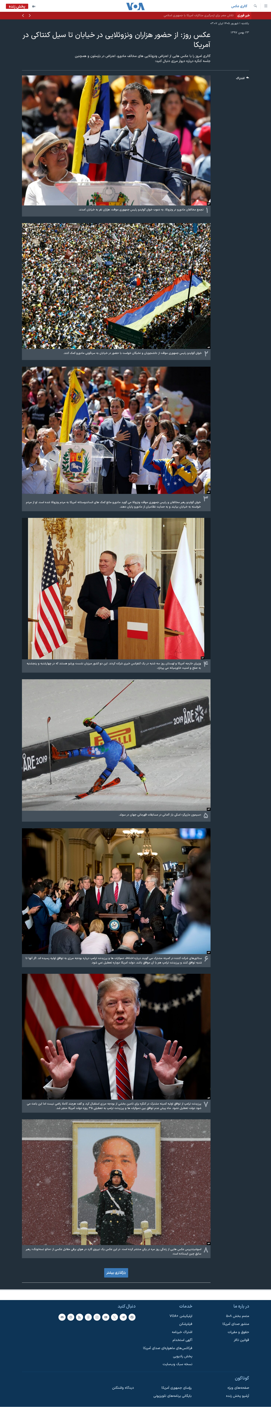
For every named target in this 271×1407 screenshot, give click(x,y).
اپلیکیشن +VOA (181, 1316)
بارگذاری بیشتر (116, 1272)
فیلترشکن (185, 1324)
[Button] (242, 79)
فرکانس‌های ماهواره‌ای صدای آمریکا (167, 1348)
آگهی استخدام (182, 1340)
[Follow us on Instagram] (96, 1317)
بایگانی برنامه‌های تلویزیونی (172, 1396)
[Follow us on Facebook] (132, 1317)
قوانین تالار (241, 1340)
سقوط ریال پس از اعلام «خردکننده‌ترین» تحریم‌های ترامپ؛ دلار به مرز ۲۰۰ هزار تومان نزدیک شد (177, 15)
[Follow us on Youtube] (105, 1317)
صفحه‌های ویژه (238, 1388)
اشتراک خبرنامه (182, 1332)
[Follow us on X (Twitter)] (114, 1317)
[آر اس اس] (79, 1317)
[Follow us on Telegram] (123, 1317)
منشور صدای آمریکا (236, 1324)
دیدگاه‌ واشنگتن (123, 1388)
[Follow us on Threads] (88, 1317)
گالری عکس (239, 6)
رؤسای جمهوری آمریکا (176, 1388)
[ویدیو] (33, 6)
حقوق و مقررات (238, 1332)
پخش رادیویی (182, 1356)
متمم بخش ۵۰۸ (237, 1316)
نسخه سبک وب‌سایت (177, 1364)
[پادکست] (70, 1317)
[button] (29, 16)
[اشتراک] (61, 1317)
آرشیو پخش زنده (237, 1396)
